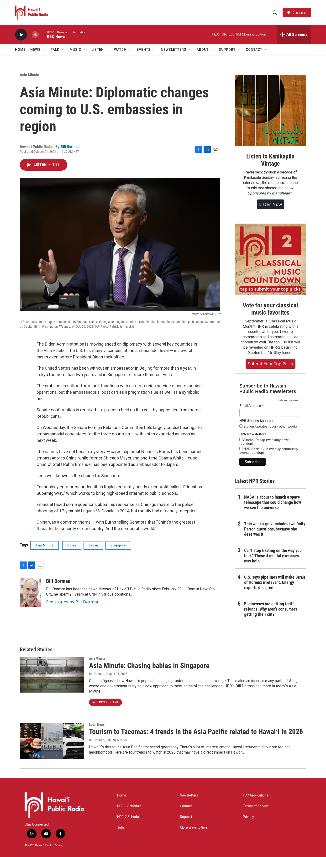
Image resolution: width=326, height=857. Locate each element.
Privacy (248, 817)
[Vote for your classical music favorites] (270, 259)
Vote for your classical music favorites (270, 309)
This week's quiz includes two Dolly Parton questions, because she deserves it (274, 529)
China (71, 545)
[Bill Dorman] (30, 592)
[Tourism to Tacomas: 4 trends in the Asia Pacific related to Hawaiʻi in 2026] (52, 741)
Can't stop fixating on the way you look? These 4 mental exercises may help (273, 555)
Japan (93, 545)
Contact (186, 806)
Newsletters (189, 795)
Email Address (251, 405)
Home (20, 49)
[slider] (43, 34)
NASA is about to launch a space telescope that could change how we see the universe (272, 502)
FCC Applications (255, 795)
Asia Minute (29, 74)
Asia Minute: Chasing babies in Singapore (149, 665)
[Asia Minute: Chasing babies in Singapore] (52, 675)
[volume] (35, 34)
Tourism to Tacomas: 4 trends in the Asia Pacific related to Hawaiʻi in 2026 (196, 731)
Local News (97, 724)
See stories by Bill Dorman (73, 602)
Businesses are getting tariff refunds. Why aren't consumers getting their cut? (270, 609)
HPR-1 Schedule (129, 806)
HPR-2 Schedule (129, 817)
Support (186, 817)
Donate (298, 12)
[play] (21, 34)
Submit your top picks (270, 364)
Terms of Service (256, 806)
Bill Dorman (70, 146)
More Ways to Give (194, 827)
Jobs (121, 827)
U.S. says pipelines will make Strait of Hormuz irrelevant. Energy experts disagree (274, 582)
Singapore (118, 545)
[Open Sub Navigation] (44, 49)
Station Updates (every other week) (269, 426)
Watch (120, 49)
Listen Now (270, 204)
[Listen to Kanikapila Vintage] (270, 110)
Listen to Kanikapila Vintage (270, 160)
